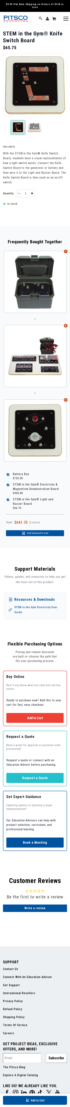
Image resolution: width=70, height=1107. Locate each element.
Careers (8, 1033)
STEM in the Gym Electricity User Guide (35, 610)
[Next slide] (64, 127)
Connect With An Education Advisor (27, 977)
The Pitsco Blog (14, 1067)
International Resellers (19, 993)
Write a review (34, 908)
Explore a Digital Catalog (20, 1075)
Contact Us (10, 969)
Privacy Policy (13, 1001)
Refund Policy (12, 1009)
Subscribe (56, 1058)
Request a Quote (35, 778)
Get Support (11, 985)
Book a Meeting (35, 842)
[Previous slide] (6, 127)
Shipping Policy (14, 1017)
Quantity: (8, 193)
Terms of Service (15, 1025)
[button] (40, 19)
